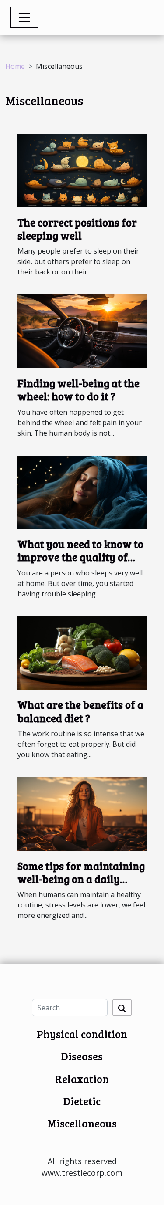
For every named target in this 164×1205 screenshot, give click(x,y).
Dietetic (82, 1101)
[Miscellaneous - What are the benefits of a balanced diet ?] (82, 652)
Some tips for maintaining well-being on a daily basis (81, 879)
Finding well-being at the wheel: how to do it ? (78, 389)
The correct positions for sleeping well (77, 229)
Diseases (82, 1056)
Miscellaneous (82, 1123)
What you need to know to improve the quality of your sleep (80, 557)
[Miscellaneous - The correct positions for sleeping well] (82, 170)
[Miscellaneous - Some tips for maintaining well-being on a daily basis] (82, 813)
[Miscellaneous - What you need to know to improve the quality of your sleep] (82, 491)
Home (15, 66)
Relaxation (82, 1079)
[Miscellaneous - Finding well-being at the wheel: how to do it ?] (82, 330)
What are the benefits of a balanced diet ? (80, 711)
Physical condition (82, 1034)
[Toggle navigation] (24, 17)
